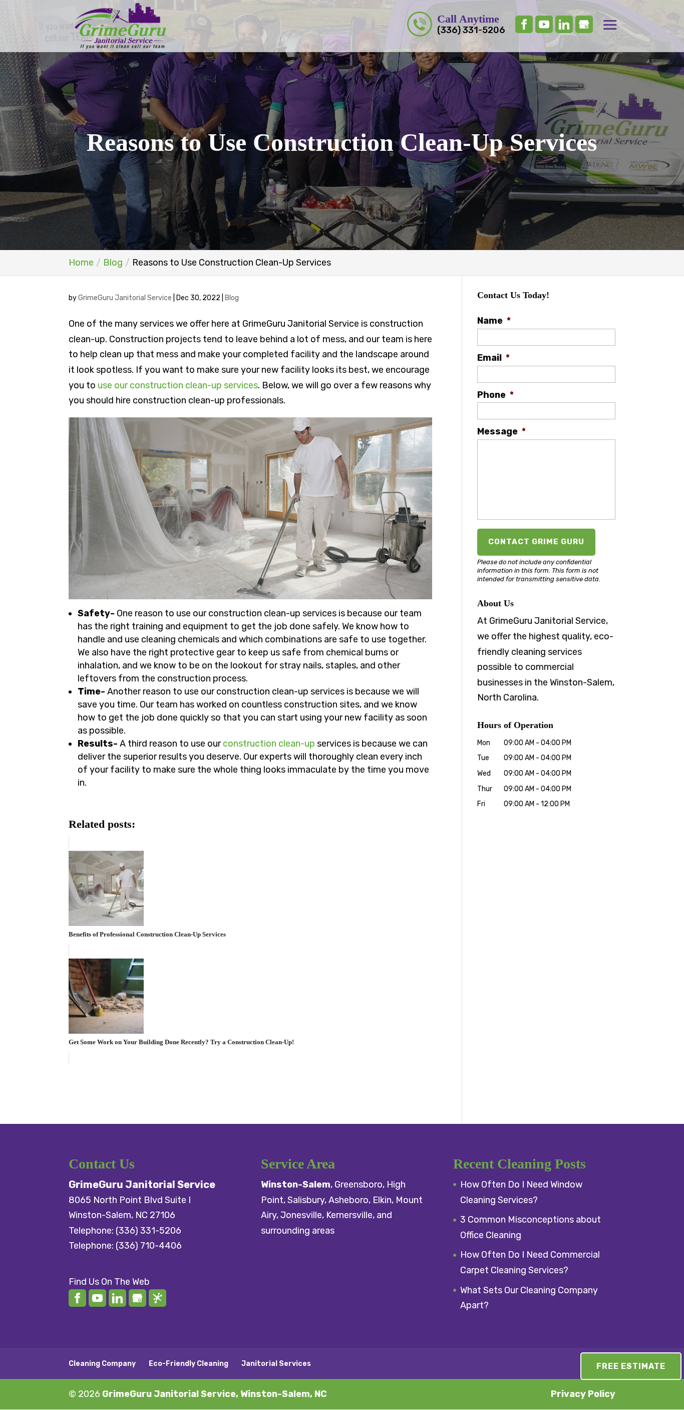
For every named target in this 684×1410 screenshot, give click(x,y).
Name (494, 320)
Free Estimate (630, 1366)
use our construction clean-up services (178, 385)
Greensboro (358, 1184)
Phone (495, 394)
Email (493, 357)
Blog (232, 298)
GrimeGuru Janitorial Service (125, 298)
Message (501, 431)
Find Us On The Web (109, 1281)
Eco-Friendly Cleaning (188, 1363)
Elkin (382, 1200)
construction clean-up (269, 743)
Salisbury (305, 1200)
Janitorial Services (276, 1363)
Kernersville (349, 1215)
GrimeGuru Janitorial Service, (214, 1393)
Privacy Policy (583, 1393)
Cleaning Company (102, 1363)
